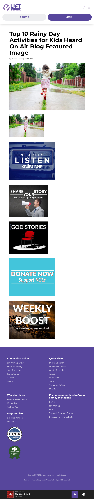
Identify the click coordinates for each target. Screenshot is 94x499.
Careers (10, 377)
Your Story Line (14, 370)
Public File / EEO (38, 480)
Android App (12, 407)
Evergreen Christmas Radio (61, 417)
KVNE (52, 402)
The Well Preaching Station (61, 413)
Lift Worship (54, 405)
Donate (24, 17)
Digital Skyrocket (63, 480)
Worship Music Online (17, 399)
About (52, 374)
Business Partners (15, 417)
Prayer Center (13, 374)
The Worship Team (57, 385)
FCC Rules (53, 388)
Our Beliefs (54, 377)
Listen (69, 17)
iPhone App (12, 403)
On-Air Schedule (56, 370)
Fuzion (52, 409)
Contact (10, 381)
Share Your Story (14, 366)
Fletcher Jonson (17, 59)
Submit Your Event (57, 366)
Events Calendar (56, 362)
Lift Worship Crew (15, 362)
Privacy (27, 480)
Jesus (51, 381)
